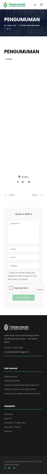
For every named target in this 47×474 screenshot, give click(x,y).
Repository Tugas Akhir (15, 422)
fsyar (23, 25)
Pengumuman (33, 25)
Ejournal (8, 418)
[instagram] (14, 468)
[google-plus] (9, 468)
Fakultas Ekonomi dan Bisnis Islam (20, 389)
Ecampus (8, 414)
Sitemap (8, 431)
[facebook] (5, 468)
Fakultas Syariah (12, 380)
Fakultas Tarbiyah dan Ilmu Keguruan (21, 385)
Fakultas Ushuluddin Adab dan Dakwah (22, 393)
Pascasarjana (10, 376)
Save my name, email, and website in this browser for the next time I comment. (22, 276)
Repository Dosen (12, 427)
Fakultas (11, 25)
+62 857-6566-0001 (13, 347)
